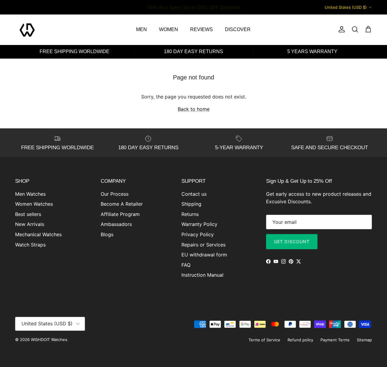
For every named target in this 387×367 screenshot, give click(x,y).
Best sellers (28, 214)
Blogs (107, 234)
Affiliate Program (120, 214)
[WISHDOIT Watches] (27, 30)
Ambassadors (116, 224)
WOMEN (168, 29)
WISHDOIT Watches (49, 339)
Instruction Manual (202, 275)
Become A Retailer (122, 204)
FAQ (185, 265)
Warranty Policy (199, 224)
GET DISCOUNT (292, 241)
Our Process (114, 194)
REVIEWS (201, 29)
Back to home (194, 109)
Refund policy (300, 339)
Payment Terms (335, 339)
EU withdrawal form (204, 255)
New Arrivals (29, 224)
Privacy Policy (197, 234)
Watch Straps (30, 245)
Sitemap (364, 339)
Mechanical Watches (38, 234)
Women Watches (34, 204)
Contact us (194, 194)
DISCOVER (238, 29)
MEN (141, 29)
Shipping (191, 204)
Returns (190, 214)
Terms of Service (264, 339)
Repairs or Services (203, 245)
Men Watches (30, 194)
